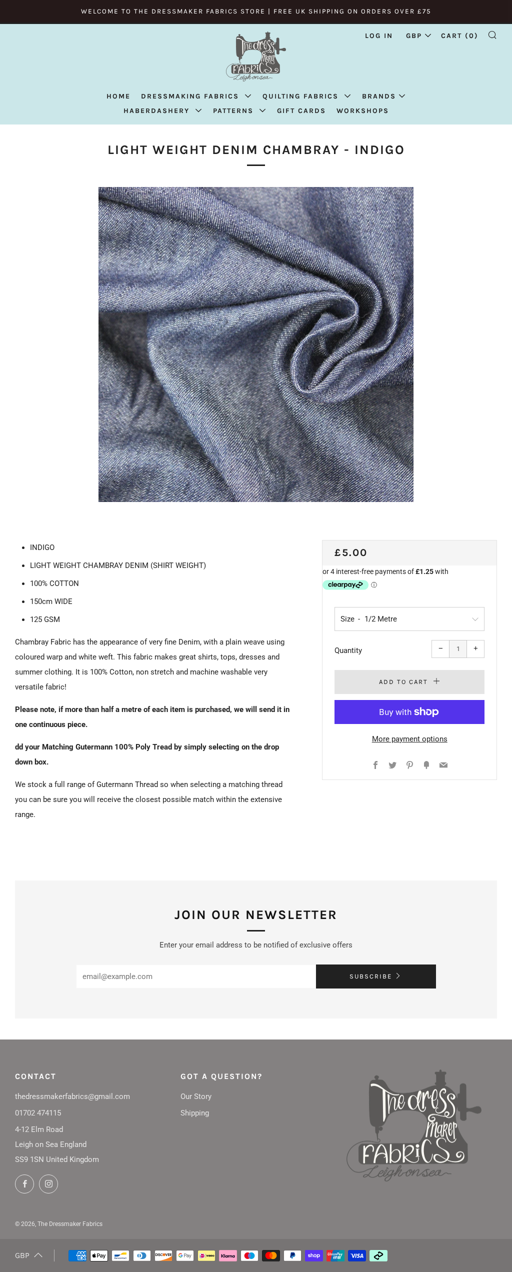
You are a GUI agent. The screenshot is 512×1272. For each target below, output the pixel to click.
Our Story (196, 1096)
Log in (379, 36)
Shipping (194, 1113)
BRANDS (379, 96)
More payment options (410, 739)
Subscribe (371, 976)
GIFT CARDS (301, 110)
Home (118, 96)
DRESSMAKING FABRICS (191, 96)
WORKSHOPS (362, 110)
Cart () (459, 36)
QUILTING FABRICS (302, 96)
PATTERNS (234, 110)
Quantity (348, 650)
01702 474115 (38, 1113)
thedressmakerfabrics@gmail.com (72, 1096)
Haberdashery (158, 110)
